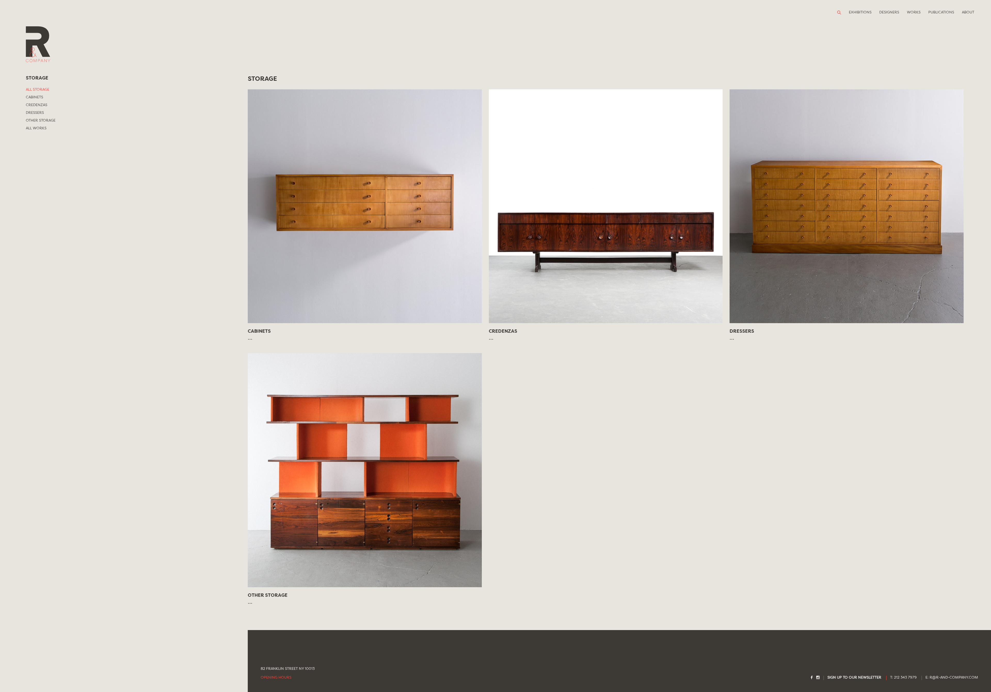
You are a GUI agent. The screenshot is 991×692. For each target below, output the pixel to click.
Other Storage (40, 120)
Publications (941, 12)
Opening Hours (276, 677)
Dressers (35, 113)
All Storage (37, 89)
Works (914, 12)
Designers (889, 12)
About (968, 12)
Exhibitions (860, 12)
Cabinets (34, 97)
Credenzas (36, 105)
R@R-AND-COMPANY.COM (954, 677)
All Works (36, 128)
